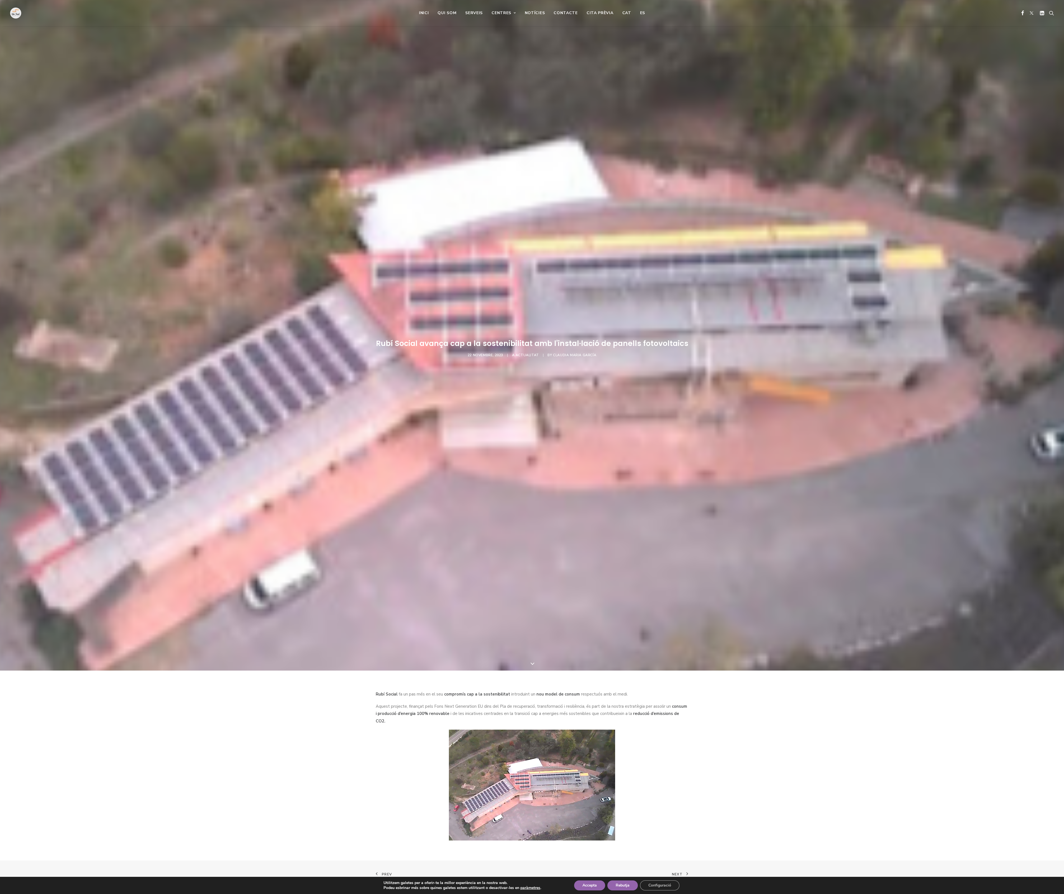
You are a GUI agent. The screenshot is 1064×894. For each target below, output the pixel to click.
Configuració (659, 885)
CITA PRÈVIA (600, 13)
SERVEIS (474, 13)
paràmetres (530, 887)
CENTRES (501, 13)
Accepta (589, 885)
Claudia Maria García (574, 355)
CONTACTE (566, 13)
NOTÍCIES (535, 13)
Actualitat (527, 355)
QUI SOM (447, 13)
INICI (424, 13)
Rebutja (623, 885)
